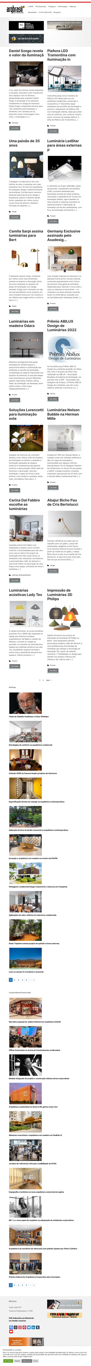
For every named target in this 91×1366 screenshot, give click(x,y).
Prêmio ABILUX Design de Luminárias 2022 (61, 325)
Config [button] (35, 1361)
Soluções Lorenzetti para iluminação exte (26, 414)
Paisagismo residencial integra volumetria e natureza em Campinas (38, 887)
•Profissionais (40, 6)
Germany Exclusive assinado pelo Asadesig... (63, 235)
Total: (11, 1307)
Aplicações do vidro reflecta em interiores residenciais (32, 915)
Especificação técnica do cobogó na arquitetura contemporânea (36, 802)
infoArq (52, 393)
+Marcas (72, 6)
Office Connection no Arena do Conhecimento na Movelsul (34, 1050)
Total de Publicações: (18, 1311)
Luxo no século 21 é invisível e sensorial (26, 972)
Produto (53, 126)
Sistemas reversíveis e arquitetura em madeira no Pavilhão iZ (35, 1135)
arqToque (15, 123)
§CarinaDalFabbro (25, 575)
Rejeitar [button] (17, 1361)
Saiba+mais (27, 1361)
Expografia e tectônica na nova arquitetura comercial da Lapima (36, 1192)
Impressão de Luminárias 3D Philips (59, 594)
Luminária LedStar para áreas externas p (64, 145)
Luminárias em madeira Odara (22, 323)
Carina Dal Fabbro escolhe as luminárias (24, 504)
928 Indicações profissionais (21, 1318)
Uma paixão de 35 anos (24, 143)
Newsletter (32, 12)
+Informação (62, 6)
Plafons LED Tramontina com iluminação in (61, 55)
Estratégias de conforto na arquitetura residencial (30, 745)
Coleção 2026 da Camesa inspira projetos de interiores (33, 773)
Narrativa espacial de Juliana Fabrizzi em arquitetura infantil (35, 1022)
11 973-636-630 (45, 12)
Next (48, 680)
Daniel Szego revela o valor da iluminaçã (26, 53)
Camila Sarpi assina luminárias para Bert (26, 235)
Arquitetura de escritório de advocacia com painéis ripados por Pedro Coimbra (43, 1248)
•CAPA (30, 6)
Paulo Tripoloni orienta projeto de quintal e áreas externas (34, 943)
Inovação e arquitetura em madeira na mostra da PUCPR (33, 858)
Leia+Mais (14, 128)
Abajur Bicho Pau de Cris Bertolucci (62, 502)
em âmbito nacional (17, 1321)
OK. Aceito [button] (8, 1361)
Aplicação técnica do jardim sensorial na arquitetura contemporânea (38, 830)
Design (14, 211)
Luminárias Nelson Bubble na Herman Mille (63, 414)
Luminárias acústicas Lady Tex (25, 592)
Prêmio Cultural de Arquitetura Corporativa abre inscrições (34, 1277)
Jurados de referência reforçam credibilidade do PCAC (32, 1163)
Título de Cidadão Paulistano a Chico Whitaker (29, 716)
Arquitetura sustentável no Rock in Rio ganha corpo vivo (33, 1107)
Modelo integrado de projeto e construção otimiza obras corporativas (39, 1078)
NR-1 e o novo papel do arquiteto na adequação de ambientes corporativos (41, 1220)
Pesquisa (56, 12)
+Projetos (52, 6)
